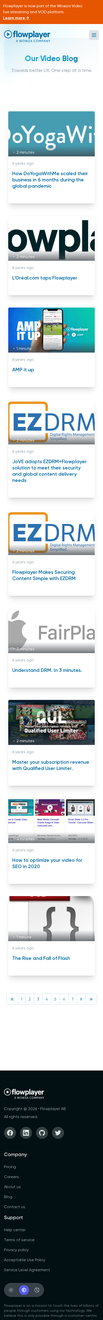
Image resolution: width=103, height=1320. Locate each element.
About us (12, 1186)
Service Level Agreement (27, 1269)
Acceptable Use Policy (24, 1259)
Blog (8, 1196)
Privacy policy (16, 1249)
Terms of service (19, 1239)
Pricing (10, 1166)
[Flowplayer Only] (27, 36)
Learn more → (16, 18)
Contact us (14, 1206)
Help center (15, 1229)
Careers (11, 1176)
